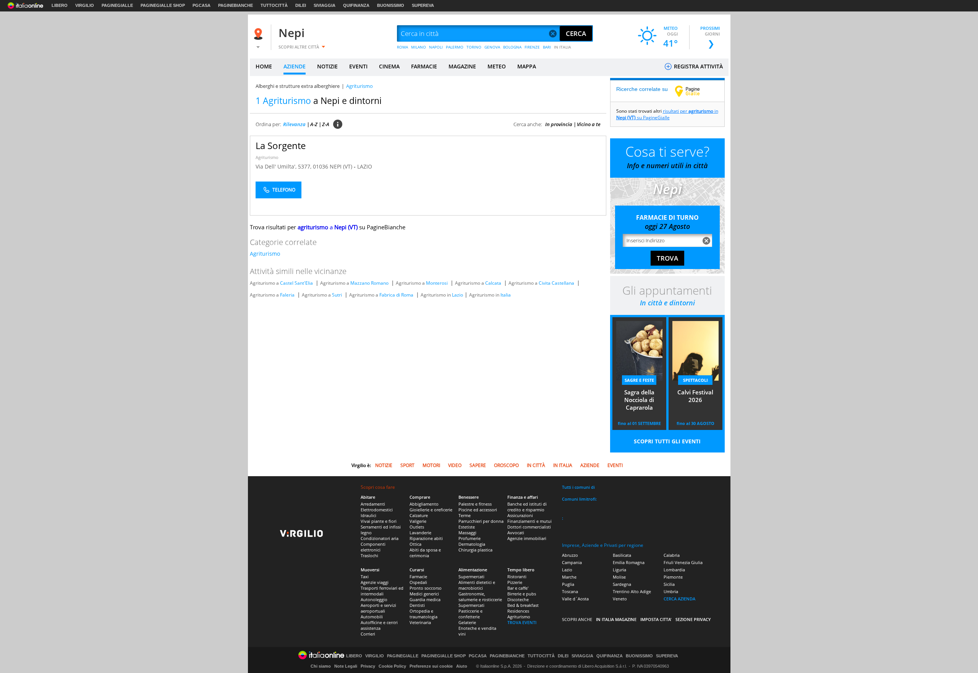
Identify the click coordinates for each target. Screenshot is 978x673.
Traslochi (369, 555)
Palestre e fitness (475, 504)
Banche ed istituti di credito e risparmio (527, 506)
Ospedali (418, 582)
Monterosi (437, 283)
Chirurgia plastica (475, 550)
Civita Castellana (556, 283)
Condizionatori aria (379, 538)
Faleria (287, 295)
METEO (496, 66)
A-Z (313, 124)
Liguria (619, 569)
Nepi (291, 33)
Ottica (415, 544)
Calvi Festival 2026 (695, 396)
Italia (505, 295)
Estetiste (466, 527)
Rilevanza (294, 124)
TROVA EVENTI (521, 622)
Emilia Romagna (628, 562)
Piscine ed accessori (477, 509)
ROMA (402, 47)
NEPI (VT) (342, 166)
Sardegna (622, 584)
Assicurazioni (520, 515)
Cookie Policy (392, 666)
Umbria (671, 591)
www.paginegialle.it (693, 91)
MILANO (418, 47)
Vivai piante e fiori (379, 521)
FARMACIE (424, 66)
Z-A (325, 124)
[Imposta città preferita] (259, 34)
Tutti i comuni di (578, 487)
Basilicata (622, 555)
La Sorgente (281, 145)
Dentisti (417, 605)
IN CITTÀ (536, 465)
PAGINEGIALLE (117, 5)
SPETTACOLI (695, 380)
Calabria (672, 555)
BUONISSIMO (390, 5)
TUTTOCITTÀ (274, 5)
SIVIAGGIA (324, 5)
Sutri (337, 295)
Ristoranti (516, 576)
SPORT (407, 465)
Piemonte (673, 577)
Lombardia (674, 569)
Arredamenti (373, 504)
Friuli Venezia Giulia (683, 562)
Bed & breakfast (523, 605)
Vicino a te (589, 124)
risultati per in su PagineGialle (667, 114)
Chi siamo (321, 666)
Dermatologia (471, 544)
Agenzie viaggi (375, 582)
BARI (547, 47)
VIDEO (454, 465)
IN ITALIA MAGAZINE (616, 619)
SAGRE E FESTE (639, 380)
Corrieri (368, 634)
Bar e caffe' (517, 588)
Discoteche (518, 599)
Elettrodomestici (377, 509)
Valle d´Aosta (575, 599)
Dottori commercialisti (529, 527)
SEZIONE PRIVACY (693, 619)
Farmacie (418, 576)
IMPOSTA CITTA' (656, 619)
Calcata (493, 283)
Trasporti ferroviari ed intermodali (382, 591)
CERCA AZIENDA (679, 599)
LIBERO (60, 5)
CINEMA (389, 66)
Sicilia (669, 584)
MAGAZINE (462, 66)
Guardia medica (425, 599)
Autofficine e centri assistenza (379, 625)
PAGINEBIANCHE (235, 5)
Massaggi (467, 532)
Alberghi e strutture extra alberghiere (298, 86)
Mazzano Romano (369, 283)
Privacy (368, 666)
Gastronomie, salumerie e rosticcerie (480, 596)
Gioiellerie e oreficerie (431, 509)
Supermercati (471, 576)
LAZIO (364, 166)
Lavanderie (420, 532)
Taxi (365, 576)
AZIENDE (294, 66)
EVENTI (358, 66)
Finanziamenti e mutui (529, 521)
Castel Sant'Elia (296, 283)
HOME (264, 66)
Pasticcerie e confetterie (470, 613)
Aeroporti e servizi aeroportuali (378, 608)
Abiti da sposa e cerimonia (425, 552)
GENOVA (492, 47)
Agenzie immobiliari (526, 538)
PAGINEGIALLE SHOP (163, 5)
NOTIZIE (327, 66)
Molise (619, 577)
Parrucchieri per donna (481, 521)
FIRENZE (532, 47)
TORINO (473, 47)
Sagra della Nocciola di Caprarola (639, 399)
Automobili (372, 616)
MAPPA (526, 66)
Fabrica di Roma (396, 295)
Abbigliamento (424, 504)
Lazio (457, 295)
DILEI (300, 5)
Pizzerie (514, 582)
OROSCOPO (506, 465)
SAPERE (478, 465)
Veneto (620, 599)
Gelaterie (467, 622)
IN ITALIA (562, 47)
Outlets (417, 527)
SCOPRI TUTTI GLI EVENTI (667, 441)
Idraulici (368, 515)
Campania (572, 562)
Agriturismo (267, 157)
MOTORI (431, 465)
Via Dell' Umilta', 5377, (284, 166)
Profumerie (469, 538)
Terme (464, 515)
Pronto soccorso (426, 588)
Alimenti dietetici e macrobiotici (476, 585)
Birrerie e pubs (521, 594)
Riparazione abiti (426, 538)
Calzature (419, 515)
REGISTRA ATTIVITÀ (697, 66)
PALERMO (454, 47)
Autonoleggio (374, 599)
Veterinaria (420, 622)
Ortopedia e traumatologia (423, 613)
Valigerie (418, 521)
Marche (569, 577)
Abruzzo (570, 555)
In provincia (558, 124)
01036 (320, 166)
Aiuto (461, 666)
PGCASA (201, 5)
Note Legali (345, 666)
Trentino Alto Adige (632, 591)
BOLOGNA (512, 47)
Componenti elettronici (373, 547)
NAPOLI (436, 47)
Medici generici (424, 594)
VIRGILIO (84, 5)
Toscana (570, 591)
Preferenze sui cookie (431, 666)
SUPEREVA (423, 5)
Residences (518, 611)
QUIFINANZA (356, 5)
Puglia (568, 584)
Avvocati (515, 532)
